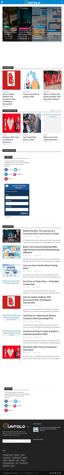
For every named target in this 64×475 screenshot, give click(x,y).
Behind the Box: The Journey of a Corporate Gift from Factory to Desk (27, 32)
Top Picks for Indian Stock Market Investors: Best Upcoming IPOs (39, 317)
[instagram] (55, 473)
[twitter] (53, 473)
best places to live (7, 455)
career (22, 455)
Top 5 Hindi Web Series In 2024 (29, 138)
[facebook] (50, 473)
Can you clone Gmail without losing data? (40, 266)
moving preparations (8, 463)
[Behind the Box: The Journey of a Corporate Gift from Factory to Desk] (11, 236)
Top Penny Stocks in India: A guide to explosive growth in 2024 (40, 332)
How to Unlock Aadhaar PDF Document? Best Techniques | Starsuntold (9, 99)
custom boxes (6, 457)
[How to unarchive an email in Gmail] (32, 80)
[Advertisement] (32, 54)
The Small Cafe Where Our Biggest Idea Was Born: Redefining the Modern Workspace (12, 31)
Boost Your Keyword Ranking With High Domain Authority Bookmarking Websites (41, 31)
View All (52, 110)
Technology (52, 30)
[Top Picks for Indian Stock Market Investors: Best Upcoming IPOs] (11, 317)
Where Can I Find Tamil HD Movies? (51, 138)
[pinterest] (57, 473)
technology (6, 466)
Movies (4, 135)
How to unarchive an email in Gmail (31, 95)
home (17, 460)
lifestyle (23, 460)
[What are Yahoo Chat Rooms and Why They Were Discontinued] (53, 80)
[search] (29, 441)
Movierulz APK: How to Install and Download (10, 139)
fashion (25, 457)
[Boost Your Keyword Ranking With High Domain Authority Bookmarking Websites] (11, 252)
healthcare (11, 460)
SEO (17, 463)
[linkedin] (60, 473)
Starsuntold (35, 473)
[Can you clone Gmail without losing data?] (11, 270)
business (16, 455)
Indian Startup (23, 28)
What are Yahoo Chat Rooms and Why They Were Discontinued (52, 96)
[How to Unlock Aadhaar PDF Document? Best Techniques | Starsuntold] (11, 80)
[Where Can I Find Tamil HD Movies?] (53, 123)
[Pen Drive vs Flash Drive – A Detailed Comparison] (11, 282)
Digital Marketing (39, 26)
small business (24, 463)
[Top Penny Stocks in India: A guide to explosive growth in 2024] (11, 333)
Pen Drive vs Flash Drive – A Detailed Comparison (41, 282)
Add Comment (8, 38)
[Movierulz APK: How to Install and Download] (11, 123)
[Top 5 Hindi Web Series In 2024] (32, 123)
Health (5, 460)
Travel (6, 26)
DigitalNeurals (21, 473)
